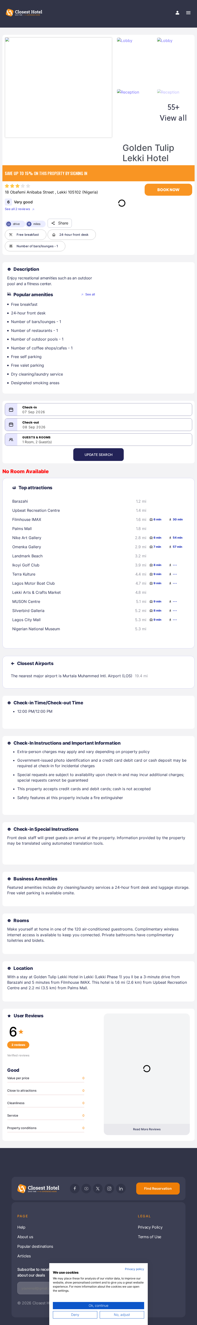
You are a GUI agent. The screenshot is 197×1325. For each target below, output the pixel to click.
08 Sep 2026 (34, 427)
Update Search (98, 455)
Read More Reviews (146, 1129)
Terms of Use (149, 1236)
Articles (24, 1256)
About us (25, 1236)
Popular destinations (35, 1246)
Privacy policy (134, 1269)
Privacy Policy (150, 1227)
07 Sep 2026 (33, 412)
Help (21, 1227)
